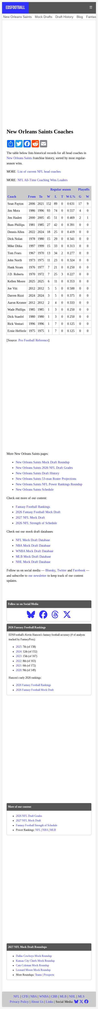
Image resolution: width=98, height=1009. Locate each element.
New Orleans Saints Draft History (37, 473)
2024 (18, 651)
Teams (38, 974)
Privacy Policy (19, 1001)
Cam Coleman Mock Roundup (32, 965)
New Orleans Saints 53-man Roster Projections (46, 479)
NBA (45, 830)
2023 (18, 656)
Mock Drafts (43, 17)
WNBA (44, 996)
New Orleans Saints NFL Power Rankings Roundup (49, 484)
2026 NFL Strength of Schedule (36, 523)
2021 (18, 665)
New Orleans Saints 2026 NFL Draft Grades (44, 467)
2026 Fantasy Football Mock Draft (38, 512)
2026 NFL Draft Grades (29, 816)
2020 (18, 670)
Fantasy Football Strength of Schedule (36, 825)
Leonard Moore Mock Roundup (33, 970)
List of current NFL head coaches (39, 171)
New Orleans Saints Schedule (35, 489)
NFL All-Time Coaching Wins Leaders (42, 180)
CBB (54, 996)
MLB (53, 830)
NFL (38, 830)
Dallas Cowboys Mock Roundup (34, 956)
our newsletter (37, 575)
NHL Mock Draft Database (33, 562)
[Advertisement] (49, 71)
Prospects (49, 974)
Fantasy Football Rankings (33, 507)
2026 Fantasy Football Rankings (33, 685)
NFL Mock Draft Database (33, 540)
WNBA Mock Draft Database (34, 551)
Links (49, 1001)
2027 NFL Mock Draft (30, 517)
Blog (80, 17)
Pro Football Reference (33, 340)
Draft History (64, 17)
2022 (18, 661)
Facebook (79, 570)
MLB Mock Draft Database (33, 556)
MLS (81, 996)
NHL (72, 996)
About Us (37, 1001)
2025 (18, 646)
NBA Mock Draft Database (33, 545)
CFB (25, 996)
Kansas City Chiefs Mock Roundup (35, 960)
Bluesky (50, 570)
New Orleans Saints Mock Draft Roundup (43, 462)
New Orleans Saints (17, 17)
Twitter (62, 570)
